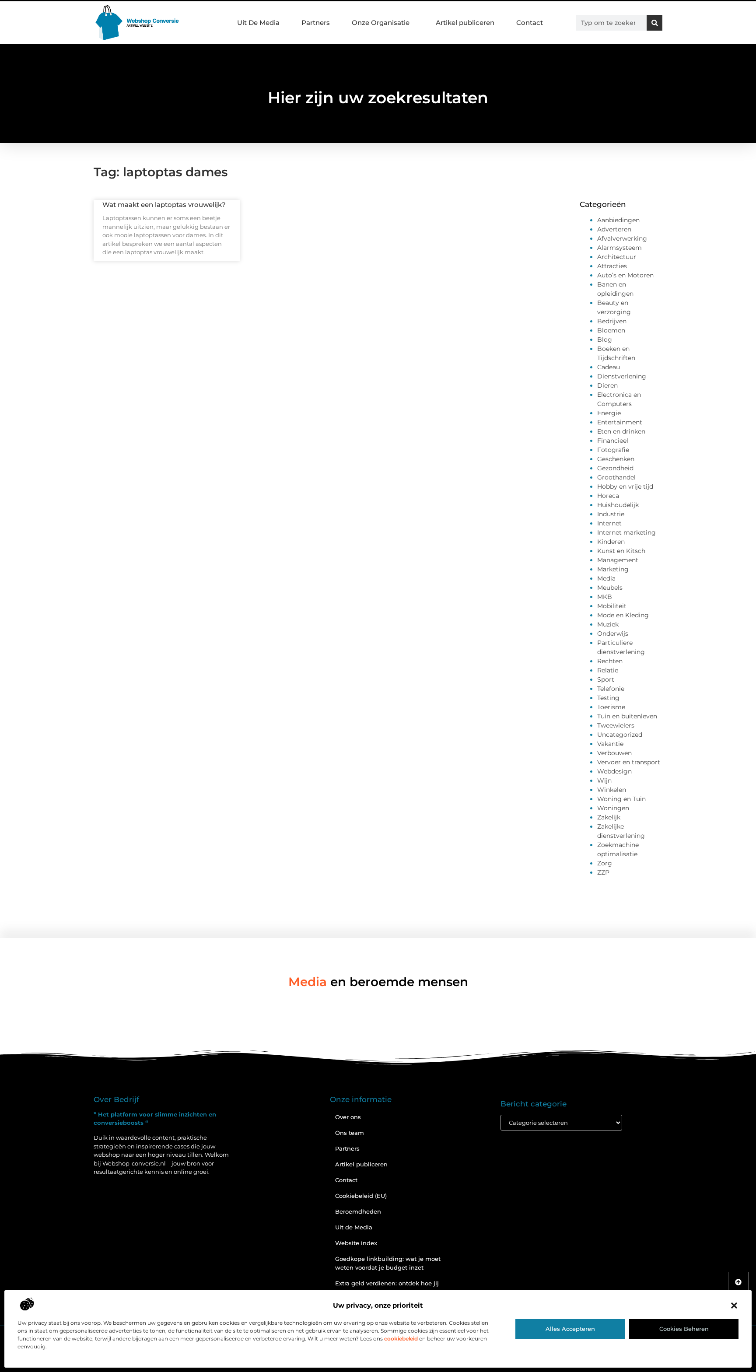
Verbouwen (614, 753)
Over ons (348, 1116)
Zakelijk (608, 817)
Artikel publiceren (465, 22)
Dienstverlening (621, 376)
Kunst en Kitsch (621, 551)
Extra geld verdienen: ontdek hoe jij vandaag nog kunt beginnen (387, 1287)
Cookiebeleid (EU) (361, 1195)
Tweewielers (615, 725)
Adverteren (614, 229)
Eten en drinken (621, 431)
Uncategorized (619, 734)
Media (606, 578)
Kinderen (611, 542)
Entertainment (619, 422)
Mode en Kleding (623, 615)
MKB (604, 597)
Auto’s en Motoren (625, 275)
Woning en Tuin (621, 799)
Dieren (607, 385)
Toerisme (611, 707)
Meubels (610, 588)
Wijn (604, 780)
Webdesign (614, 771)
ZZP (603, 872)
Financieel (612, 440)
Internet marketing (626, 532)
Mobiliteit (611, 606)
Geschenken (615, 459)
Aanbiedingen (618, 220)
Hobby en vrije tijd (625, 486)
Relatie (607, 670)
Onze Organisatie (381, 22)
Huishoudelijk (618, 505)
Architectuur (616, 257)
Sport (605, 679)
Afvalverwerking (622, 238)
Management (617, 560)
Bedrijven (611, 321)
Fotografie (613, 450)
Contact (529, 22)
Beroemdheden (358, 1211)
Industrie (610, 514)
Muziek (608, 624)
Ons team (349, 1132)
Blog (604, 339)
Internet (609, 523)
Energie (609, 413)
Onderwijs (612, 633)
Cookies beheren (684, 1328)
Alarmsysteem (619, 248)
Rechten (610, 661)
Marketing (613, 569)
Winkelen (611, 790)
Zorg (604, 863)
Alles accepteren (570, 1328)
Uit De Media (258, 22)
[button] (734, 1305)
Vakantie (610, 744)
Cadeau (608, 367)
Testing (608, 698)
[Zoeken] (654, 23)
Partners (315, 22)
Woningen (613, 808)
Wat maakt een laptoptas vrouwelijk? (164, 204)
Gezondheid (615, 468)
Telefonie (610, 689)
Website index (356, 1242)
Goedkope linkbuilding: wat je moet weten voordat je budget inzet (388, 1263)
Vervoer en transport (628, 762)
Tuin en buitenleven (627, 716)
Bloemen (611, 330)
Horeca (608, 496)
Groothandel (616, 477)
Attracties (612, 266)
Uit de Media (353, 1227)
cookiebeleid (401, 1338)
